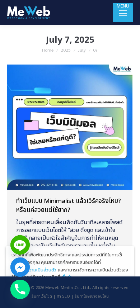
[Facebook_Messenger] (20, 267)
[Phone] (20, 289)
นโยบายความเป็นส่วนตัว (34, 270)
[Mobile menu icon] (123, 12)
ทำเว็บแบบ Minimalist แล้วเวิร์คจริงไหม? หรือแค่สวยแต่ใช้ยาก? (68, 205)
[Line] (20, 245)
